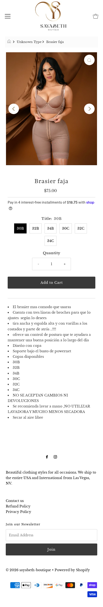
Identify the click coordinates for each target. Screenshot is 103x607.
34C (50, 241)
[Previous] (13, 109)
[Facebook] (47, 456)
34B (50, 228)
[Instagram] (55, 456)
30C (65, 228)
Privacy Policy (18, 512)
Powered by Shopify (72, 570)
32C (80, 228)
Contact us (15, 501)
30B (20, 228)
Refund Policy (18, 506)
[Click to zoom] (89, 60)
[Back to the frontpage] (9, 42)
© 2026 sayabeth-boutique (28, 570)
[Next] (89, 109)
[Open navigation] (7, 16)
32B (35, 228)
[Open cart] (96, 16)
